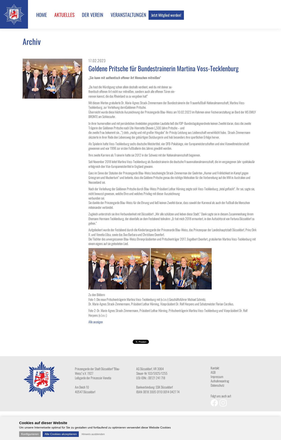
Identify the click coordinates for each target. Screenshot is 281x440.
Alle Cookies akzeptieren (61, 434)
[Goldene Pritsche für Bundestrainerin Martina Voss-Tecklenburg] (52, 97)
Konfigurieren (30, 434)
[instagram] (223, 405)
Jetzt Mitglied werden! (166, 15)
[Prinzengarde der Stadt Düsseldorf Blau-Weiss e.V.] (14, 23)
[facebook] (215, 405)
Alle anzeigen (95, 321)
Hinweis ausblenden (93, 434)
